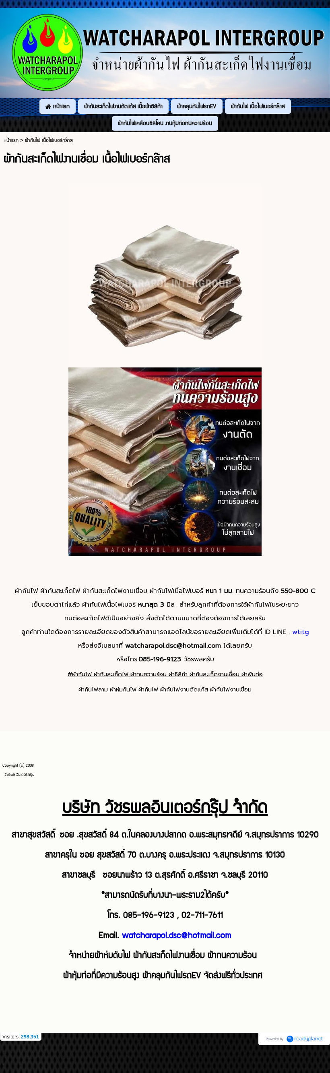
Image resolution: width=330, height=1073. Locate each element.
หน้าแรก (11, 140)
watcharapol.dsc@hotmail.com (176, 935)
